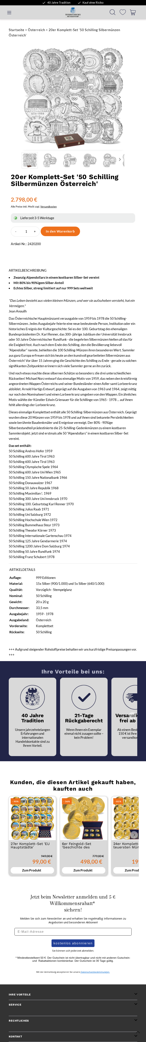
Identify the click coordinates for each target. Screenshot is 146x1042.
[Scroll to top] (138, 1032)
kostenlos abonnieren (73, 943)
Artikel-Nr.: (19, 244)
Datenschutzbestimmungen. (95, 971)
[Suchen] (112, 12)
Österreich (36, 30)
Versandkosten (48, 206)
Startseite (16, 30)
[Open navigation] (9, 12)
